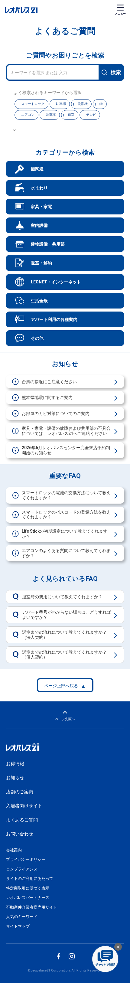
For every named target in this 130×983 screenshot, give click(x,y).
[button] (31, 104)
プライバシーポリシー (25, 859)
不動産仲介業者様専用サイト (31, 907)
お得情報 (15, 763)
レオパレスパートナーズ (27, 897)
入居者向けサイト (24, 805)
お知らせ (15, 777)
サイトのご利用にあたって (29, 878)
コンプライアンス (21, 869)
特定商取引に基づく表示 (27, 888)
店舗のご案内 (19, 792)
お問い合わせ (19, 834)
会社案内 (14, 850)
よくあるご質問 (22, 820)
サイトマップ (18, 926)
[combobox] (65, 72)
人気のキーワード (21, 916)
